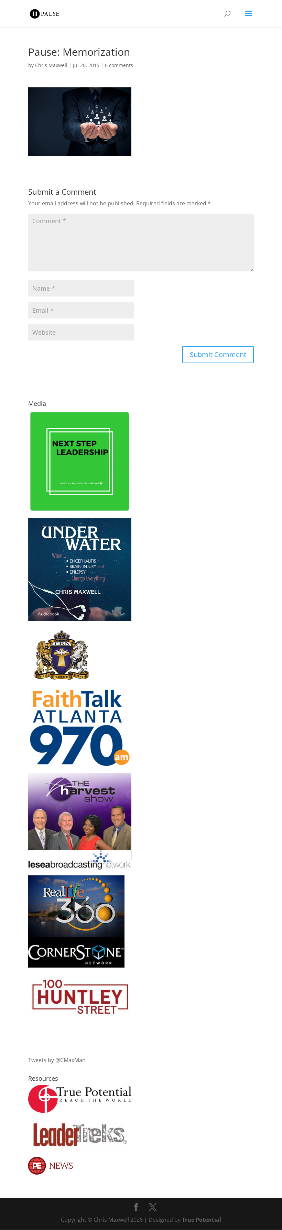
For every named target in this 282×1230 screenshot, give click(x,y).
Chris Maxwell (51, 65)
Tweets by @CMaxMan (57, 1060)
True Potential (201, 1219)
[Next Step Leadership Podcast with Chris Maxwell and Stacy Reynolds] (79, 510)
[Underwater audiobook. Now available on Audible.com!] (79, 619)
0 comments (119, 65)
